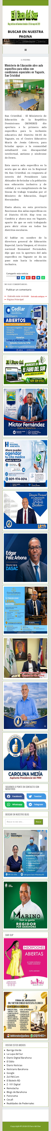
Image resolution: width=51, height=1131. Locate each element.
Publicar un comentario (18, 289)
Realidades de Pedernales (20, 1103)
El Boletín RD (13, 1080)
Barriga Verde (14, 1050)
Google (10, 1073)
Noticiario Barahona (17, 1069)
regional (26, 60)
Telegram (38, 804)
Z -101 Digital (13, 1084)
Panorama (12, 1095)
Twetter (38, 796)
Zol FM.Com (13, 1076)
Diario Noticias (14, 1065)
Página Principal (15, 299)
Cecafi (10, 1099)
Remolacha (13, 1088)
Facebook (17, 796)
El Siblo (10, 1061)
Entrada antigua (37, 297)
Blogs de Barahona (17, 1092)
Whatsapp (17, 804)
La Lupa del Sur (15, 1053)
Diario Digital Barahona (19, 1057)
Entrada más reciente (18, 296)
